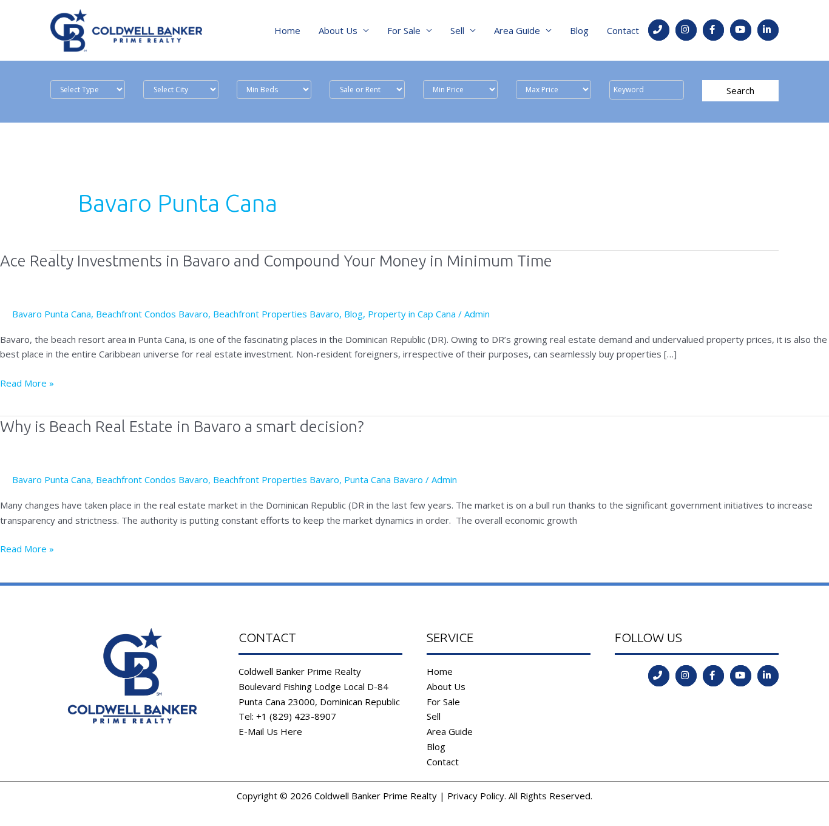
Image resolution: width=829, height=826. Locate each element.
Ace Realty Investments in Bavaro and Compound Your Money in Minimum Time (276, 260)
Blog (579, 30)
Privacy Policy (475, 796)
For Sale (404, 30)
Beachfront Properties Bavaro (276, 314)
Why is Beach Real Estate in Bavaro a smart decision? (182, 426)
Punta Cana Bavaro (383, 479)
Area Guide (517, 30)
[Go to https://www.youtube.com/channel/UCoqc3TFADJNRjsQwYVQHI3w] (740, 30)
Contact (623, 30)
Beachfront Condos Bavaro (152, 314)
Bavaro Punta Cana (51, 314)
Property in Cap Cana (412, 314)
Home (287, 30)
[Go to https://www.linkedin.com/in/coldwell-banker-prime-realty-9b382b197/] (768, 30)
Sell (457, 30)
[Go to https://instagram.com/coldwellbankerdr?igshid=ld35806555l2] (686, 30)
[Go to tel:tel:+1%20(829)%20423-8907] (658, 30)
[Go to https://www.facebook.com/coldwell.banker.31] (713, 30)
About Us (338, 30)
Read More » (27, 383)
